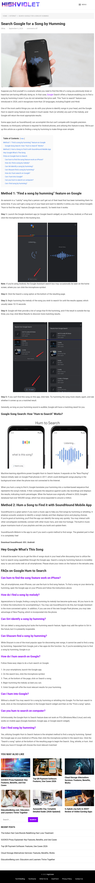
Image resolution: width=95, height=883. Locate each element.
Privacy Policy (67, 879)
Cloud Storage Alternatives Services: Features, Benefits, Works (77, 780)
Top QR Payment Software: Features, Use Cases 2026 (24, 846)
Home (5, 16)
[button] (83, 4)
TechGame (32, 879)
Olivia (3, 28)
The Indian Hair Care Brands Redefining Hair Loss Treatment (27, 833)
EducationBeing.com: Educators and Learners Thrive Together (28, 859)
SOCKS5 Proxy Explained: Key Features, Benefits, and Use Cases (14, 782)
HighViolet (50, 874)
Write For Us (43, 879)
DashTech (55, 879)
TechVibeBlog (20, 879)
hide (22, 138)
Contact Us (79, 879)
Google (50, 94)
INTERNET (12, 16)
